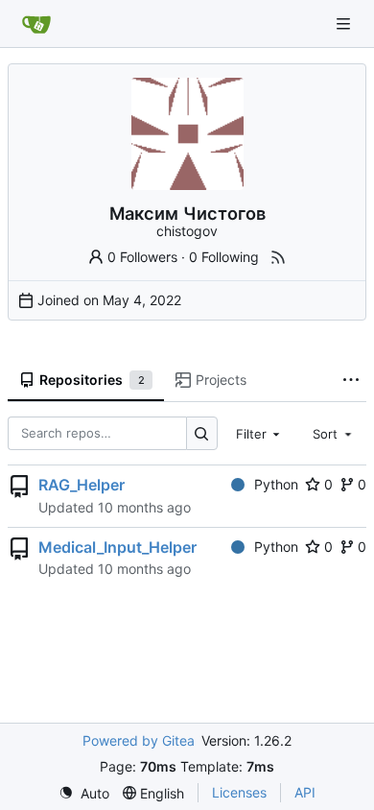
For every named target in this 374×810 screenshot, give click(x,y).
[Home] (36, 24)
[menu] (83, 793)
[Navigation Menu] (345, 23)
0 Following (224, 257)
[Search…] (202, 433)
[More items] (351, 381)
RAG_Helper (81, 484)
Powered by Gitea (138, 740)
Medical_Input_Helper (117, 547)
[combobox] (259, 433)
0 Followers (142, 257)
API (305, 792)
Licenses (239, 792)
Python (276, 484)
